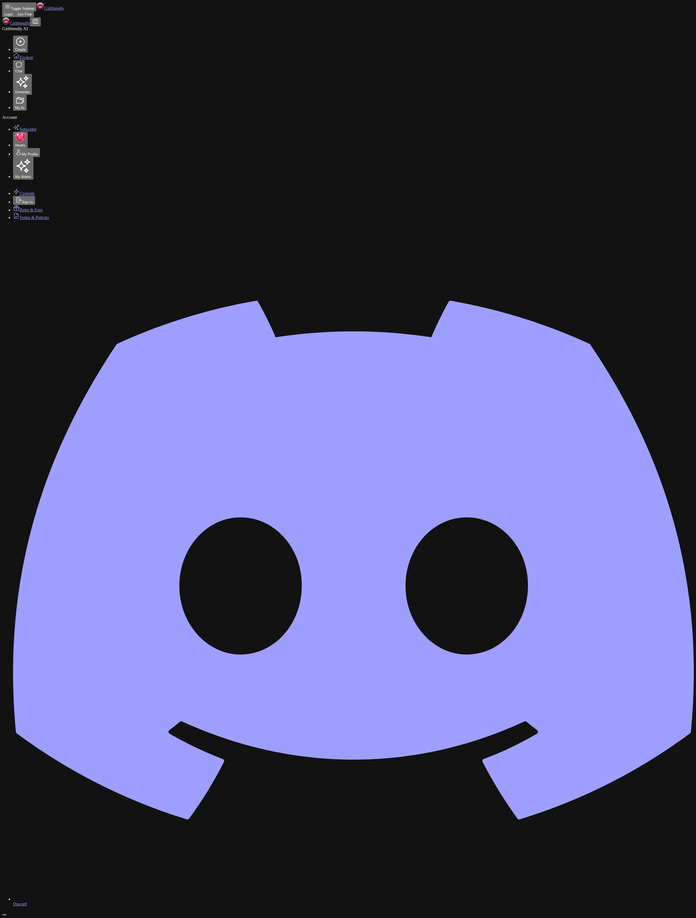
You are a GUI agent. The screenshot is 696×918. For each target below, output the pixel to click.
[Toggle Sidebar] (35, 21)
